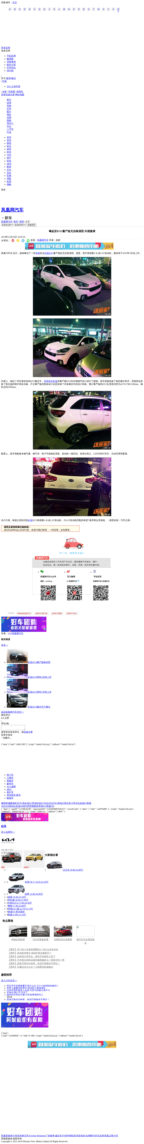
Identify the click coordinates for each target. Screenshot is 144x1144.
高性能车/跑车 (14, 795)
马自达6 (48, 803)
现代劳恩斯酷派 (30, 806)
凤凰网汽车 (12, 209)
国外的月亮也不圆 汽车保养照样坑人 (25, 995)
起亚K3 (28, 803)
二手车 (10, 129)
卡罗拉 (74, 803)
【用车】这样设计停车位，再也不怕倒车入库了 (31, 956)
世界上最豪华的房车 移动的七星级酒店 (26, 988)
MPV (9, 789)
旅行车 (10, 792)
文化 (9, 170)
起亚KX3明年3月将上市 (39, 692)
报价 (9, 114)
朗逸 (10, 914)
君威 (8, 803)
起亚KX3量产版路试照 (39, 662)
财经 (9, 143)
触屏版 (10, 59)
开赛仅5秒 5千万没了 (17, 992)
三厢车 (10, 778)
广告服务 (50, 1135)
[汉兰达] (54, 870)
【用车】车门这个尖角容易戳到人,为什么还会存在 (33, 949)
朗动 (11, 806)
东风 (37, 253)
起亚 (30, 520)
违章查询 (11, 62)
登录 (3, 94)
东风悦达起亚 (50, 381)
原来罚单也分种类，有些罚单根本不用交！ (28, 999)
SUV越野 (11, 786)
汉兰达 (66, 870)
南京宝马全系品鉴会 (85, 941)
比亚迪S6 (18, 806)
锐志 (62, 803)
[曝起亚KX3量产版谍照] (72, 315)
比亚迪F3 (82, 803)
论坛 (9, 126)
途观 (10, 897)
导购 (9, 105)
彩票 (9, 181)
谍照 (21, 221)
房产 (9, 158)
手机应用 (11, 56)
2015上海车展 (13, 86)
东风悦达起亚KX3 (24, 613)
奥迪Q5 (11, 912)
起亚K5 (40, 803)
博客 (9, 178)
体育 (9, 149)
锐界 (27, 894)
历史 (9, 172)
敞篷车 (10, 798)
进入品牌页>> (8, 832)
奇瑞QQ (42, 806)
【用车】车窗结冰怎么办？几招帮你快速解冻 (30, 967)
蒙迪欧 (13, 803)
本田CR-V (30, 882)
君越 (89, 803)
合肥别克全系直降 (63, 939)
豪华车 (10, 784)
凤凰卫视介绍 (111, 1135)
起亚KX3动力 (72, 613)
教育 (9, 167)
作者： (4, 633)
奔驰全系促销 (18, 939)
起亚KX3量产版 (41, 613)
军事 (9, 175)
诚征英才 (59, 1135)
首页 (9, 137)
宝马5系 (56, 803)
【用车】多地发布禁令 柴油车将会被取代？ (29, 953)
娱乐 (9, 146)
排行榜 (10, 70)
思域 (34, 803)
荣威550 (50, 806)
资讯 (9, 140)
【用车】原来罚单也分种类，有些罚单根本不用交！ (34, 963)
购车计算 (11, 65)
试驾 (9, 103)
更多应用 (5, 48)
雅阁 (3, 803)
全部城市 (118, 9)
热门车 (10, 775)
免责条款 (80, 1135)
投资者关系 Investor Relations (31, 1135)
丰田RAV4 (13, 903)
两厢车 (10, 781)
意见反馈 (99, 1135)
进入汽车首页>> (9, 980)
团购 (9, 120)
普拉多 (67, 803)
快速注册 (10, 94)
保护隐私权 (70, 1135)
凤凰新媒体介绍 (9, 1135)
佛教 (9, 184)
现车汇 (10, 123)
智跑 (12, 856)
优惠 (9, 117)
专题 (4, 91)
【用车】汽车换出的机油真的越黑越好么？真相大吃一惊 (36, 960)
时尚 (9, 152)
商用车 (19, 91)
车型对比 (11, 67)
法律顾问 (90, 1135)
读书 (9, 164)
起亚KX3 (48, 253)
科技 (9, 161)
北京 (14, 2)
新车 (9, 100)
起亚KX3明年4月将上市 (39, 677)
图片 (9, 111)
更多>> (4, 645)
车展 (4, 81)
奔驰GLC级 (13, 909)
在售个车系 (7, 850)
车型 (9, 108)
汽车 (9, 155)
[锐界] (16, 894)
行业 (9, 132)
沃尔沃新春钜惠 (40, 939)
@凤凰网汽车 (16, 633)
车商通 (11, 91)
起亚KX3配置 (57, 613)
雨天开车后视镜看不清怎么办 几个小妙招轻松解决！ (33, 986)
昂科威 (11, 900)
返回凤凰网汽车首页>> (12, 712)
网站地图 (19, 94)
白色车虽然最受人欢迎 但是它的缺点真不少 (28, 990)
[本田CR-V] (16, 882)
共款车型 (6, 853)
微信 (13, 78)
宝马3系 (21, 803)
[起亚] (8, 847)
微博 (8, 78)
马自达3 (5, 806)
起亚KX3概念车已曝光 (39, 707)
